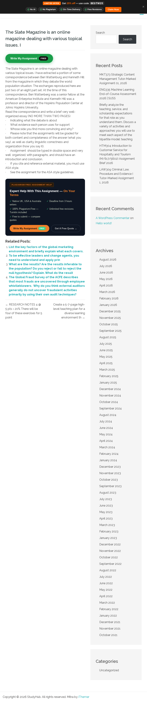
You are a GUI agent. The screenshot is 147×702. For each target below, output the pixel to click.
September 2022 (110, 564)
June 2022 (106, 583)
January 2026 (108, 305)
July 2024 (105, 421)
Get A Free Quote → (66, 228)
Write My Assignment (28, 228)
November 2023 (110, 473)
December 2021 (109, 622)
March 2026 (107, 292)
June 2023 (106, 505)
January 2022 (108, 615)
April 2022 (106, 596)
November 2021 (109, 628)
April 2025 (106, 363)
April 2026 (106, 285)
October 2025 (108, 324)
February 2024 (108, 453)
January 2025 (108, 382)
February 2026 (108, 298)
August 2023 (107, 492)
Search (100, 32)
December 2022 (110, 544)
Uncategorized (109, 670)
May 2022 (105, 589)
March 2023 (107, 525)
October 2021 (108, 635)
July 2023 (105, 499)
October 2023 (108, 479)
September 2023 (110, 486)
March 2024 (107, 447)
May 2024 (106, 434)
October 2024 (108, 402)
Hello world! (104, 223)
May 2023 (105, 512)
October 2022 (108, 557)
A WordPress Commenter (112, 218)
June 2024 (106, 428)
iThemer (83, 697)
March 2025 (107, 369)
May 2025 (105, 356)
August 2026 (107, 259)
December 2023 (110, 466)
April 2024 (106, 441)
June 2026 (106, 272)
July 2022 (105, 576)
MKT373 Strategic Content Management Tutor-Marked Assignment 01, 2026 (117, 79)
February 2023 (108, 531)
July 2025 (105, 343)
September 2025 (110, 330)
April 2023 (106, 518)
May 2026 (106, 279)
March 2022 (107, 602)
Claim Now (113, 9)
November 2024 (110, 395)
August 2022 (107, 570)
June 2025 (106, 350)
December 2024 (110, 389)
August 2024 (107, 415)
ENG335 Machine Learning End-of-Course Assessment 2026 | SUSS (117, 94)
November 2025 (110, 318)
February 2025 (108, 376)
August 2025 (107, 337)
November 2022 (110, 551)
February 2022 (108, 609)
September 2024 (110, 408)
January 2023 (108, 538)
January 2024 (108, 460)
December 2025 (110, 311)
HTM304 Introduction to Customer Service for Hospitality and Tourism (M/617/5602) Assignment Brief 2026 (117, 154)
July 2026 (105, 266)
